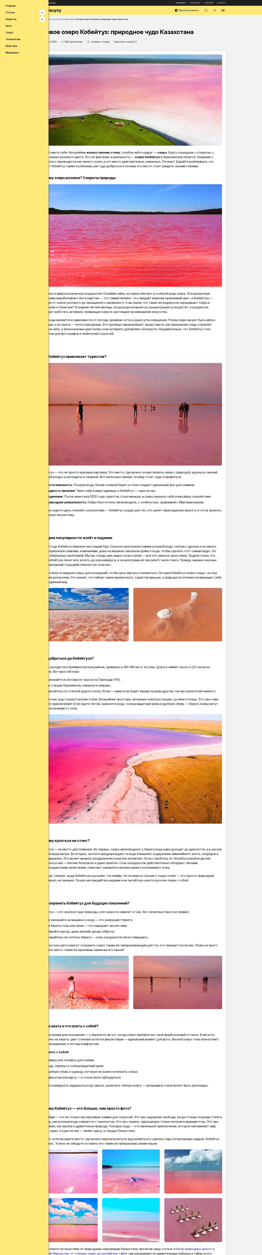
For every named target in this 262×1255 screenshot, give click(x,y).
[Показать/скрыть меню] (223, 10)
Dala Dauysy (48, 10)
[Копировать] (136, 41)
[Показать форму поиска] (206, 10)
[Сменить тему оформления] (214, 10)
